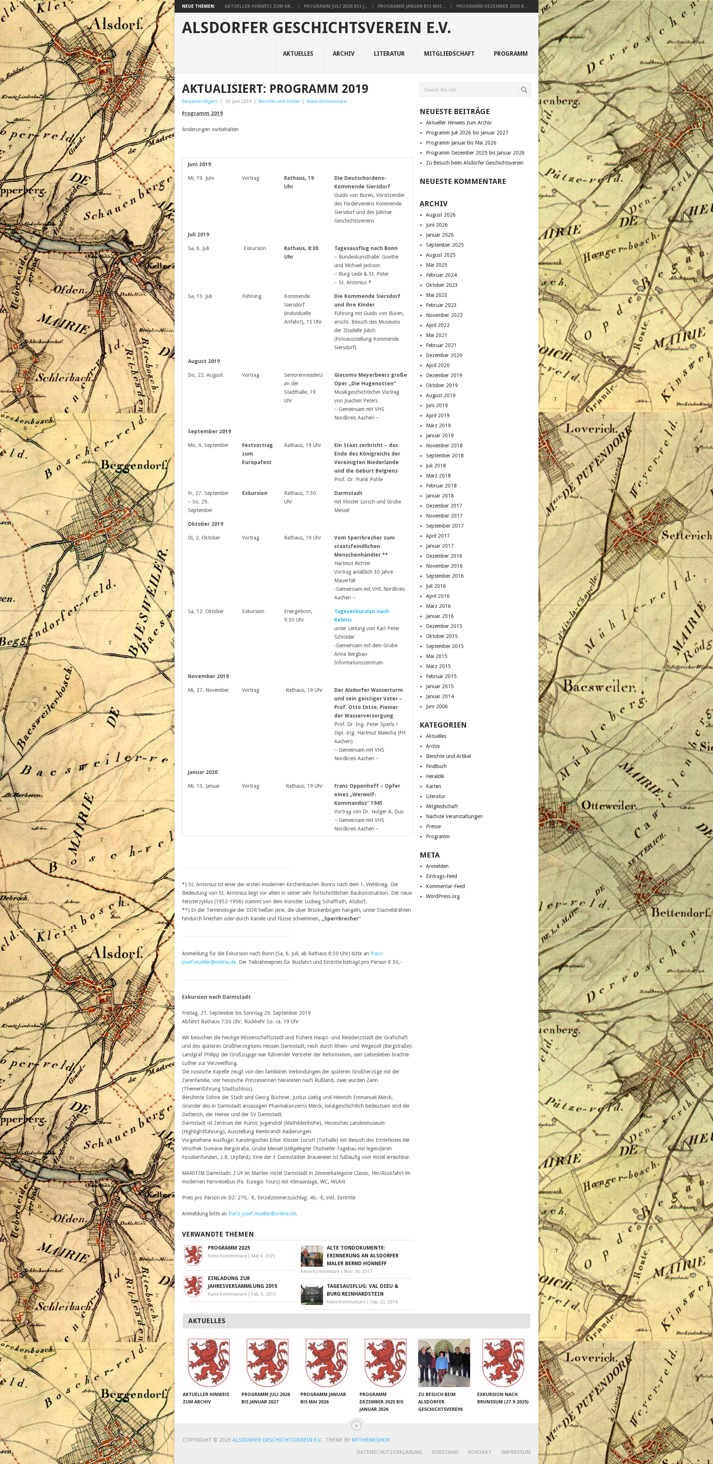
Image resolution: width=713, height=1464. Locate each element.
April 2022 (438, 325)
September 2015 (445, 646)
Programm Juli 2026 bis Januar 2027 (467, 133)
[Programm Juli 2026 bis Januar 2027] (267, 1363)
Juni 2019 (437, 405)
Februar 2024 (441, 275)
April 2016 (438, 596)
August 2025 (441, 255)
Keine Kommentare (327, 101)
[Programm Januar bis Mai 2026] (326, 1363)
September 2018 (445, 456)
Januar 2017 (440, 546)
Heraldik (435, 776)
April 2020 (438, 365)
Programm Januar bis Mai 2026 (461, 143)
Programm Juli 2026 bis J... (336, 6)
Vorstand (445, 1452)
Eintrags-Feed (441, 876)
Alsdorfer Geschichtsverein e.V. (316, 28)
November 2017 (444, 516)
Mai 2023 (436, 295)
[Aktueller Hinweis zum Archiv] (209, 1363)
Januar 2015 (440, 686)
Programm (511, 53)
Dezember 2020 (444, 355)
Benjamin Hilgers (200, 101)
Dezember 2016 (444, 556)
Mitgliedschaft (449, 53)
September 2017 (445, 526)
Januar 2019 (440, 435)
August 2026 (441, 215)
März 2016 (438, 606)
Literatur (389, 53)
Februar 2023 (441, 305)
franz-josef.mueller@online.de (262, 1214)
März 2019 (438, 425)
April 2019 (438, 415)
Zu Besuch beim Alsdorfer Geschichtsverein (475, 163)
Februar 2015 (441, 676)
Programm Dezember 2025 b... (491, 6)
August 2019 (441, 395)
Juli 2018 (436, 466)
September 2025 (445, 245)
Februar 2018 (441, 486)
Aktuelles (298, 53)
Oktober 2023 (442, 285)
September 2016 (445, 576)
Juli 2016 (436, 586)
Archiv (344, 53)
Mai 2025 (436, 265)
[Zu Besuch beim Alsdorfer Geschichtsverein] (444, 1363)
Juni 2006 (437, 706)
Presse (433, 826)
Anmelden (437, 866)
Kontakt (480, 1452)
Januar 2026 (440, 235)
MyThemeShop (371, 1440)
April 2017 (438, 536)
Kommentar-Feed (445, 886)
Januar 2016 (440, 616)
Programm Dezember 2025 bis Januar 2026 (475, 153)
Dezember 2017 (444, 506)
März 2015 (438, 666)
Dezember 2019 (444, 375)
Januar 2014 (440, 696)
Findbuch (436, 766)
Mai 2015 (436, 656)
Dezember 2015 (444, 626)
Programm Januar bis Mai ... (412, 6)
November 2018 (444, 445)
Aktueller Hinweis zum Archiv (459, 123)
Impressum (516, 1452)
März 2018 (438, 476)
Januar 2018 (440, 496)
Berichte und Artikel (279, 101)
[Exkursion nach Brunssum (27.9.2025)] (503, 1363)
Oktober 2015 (442, 636)
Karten (433, 786)
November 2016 (444, 566)
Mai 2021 (436, 335)
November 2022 (444, 315)
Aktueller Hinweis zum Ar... (259, 6)
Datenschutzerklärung (389, 1452)
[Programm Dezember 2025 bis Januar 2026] (385, 1363)
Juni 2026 (437, 225)
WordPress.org (443, 896)
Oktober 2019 (442, 385)
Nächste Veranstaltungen (454, 816)
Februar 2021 (441, 345)
